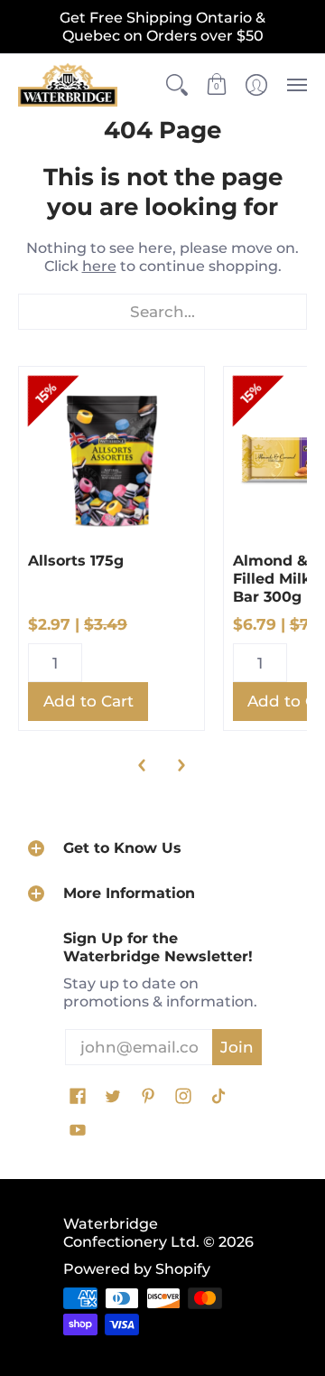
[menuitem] (177, 85)
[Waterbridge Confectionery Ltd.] (67, 85)
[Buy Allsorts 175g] (111, 459)
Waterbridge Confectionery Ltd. (131, 1232)
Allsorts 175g (76, 560)
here (99, 266)
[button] (177, 85)
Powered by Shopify (136, 1269)
